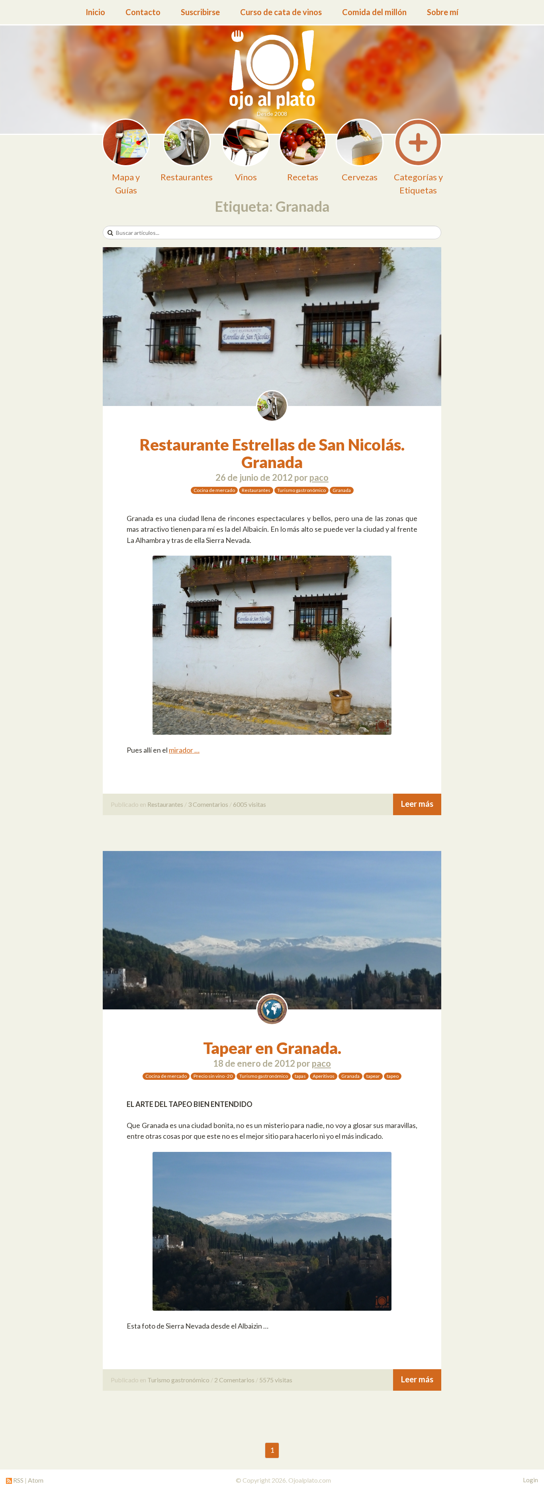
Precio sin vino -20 (213, 1076)
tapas (300, 1076)
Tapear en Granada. (272, 1048)
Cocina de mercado (214, 490)
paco (319, 477)
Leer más (417, 803)
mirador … (184, 750)
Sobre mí (442, 12)
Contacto (142, 12)
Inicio (95, 12)
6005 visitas (249, 804)
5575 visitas (275, 1380)
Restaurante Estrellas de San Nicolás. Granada (272, 453)
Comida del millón (374, 12)
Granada (342, 490)
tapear (373, 1076)
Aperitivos (324, 1076)
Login (530, 1479)
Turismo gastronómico (301, 490)
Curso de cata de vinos (281, 12)
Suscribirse (200, 12)
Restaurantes (256, 490)
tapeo (393, 1076)
